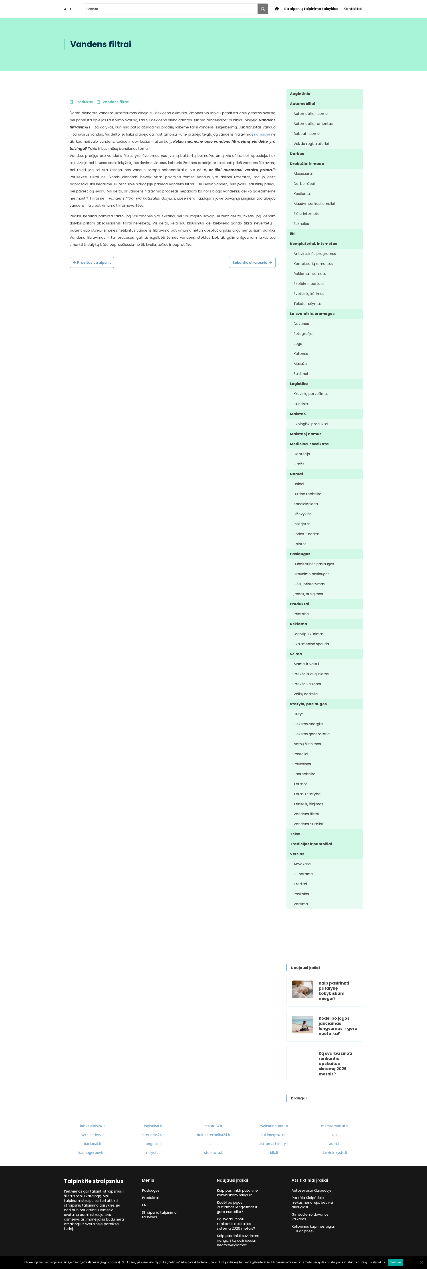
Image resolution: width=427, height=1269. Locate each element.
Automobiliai (302, 103)
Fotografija (303, 333)
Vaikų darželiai (306, 694)
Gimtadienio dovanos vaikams (310, 1217)
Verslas (297, 854)
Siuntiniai (301, 403)
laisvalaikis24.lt (92, 1125)
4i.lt (335, 1134)
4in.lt (213, 1143)
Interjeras (302, 523)
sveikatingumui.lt (274, 1125)
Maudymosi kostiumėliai (314, 203)
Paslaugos (300, 553)
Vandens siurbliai (308, 824)
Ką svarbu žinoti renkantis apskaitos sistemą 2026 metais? (335, 1064)
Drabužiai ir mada (307, 163)
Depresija (302, 453)
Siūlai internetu (306, 213)
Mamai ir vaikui (306, 664)
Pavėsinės (302, 764)
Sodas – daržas (307, 533)
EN (292, 233)
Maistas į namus (305, 433)
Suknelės (301, 223)
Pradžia (277, 8)
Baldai (299, 483)
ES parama (303, 874)
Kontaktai (353, 8)
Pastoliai (301, 754)
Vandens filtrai (306, 814)
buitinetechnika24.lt (213, 1134)
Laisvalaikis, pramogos (312, 313)
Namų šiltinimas (307, 744)
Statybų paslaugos (308, 704)
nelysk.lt (153, 1152)
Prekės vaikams (307, 684)
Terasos (301, 784)
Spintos (300, 543)
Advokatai (302, 864)
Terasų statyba (307, 794)
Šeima (296, 654)
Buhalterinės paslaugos (314, 563)
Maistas (298, 413)
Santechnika (304, 774)
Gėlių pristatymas (309, 583)
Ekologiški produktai (311, 423)
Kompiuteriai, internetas (313, 243)
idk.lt (274, 1152)
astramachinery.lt (274, 1143)
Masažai (300, 363)
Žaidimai (301, 373)
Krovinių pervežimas (311, 393)
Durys (299, 714)
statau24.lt (213, 1125)
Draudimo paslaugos (311, 573)
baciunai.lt (92, 1143)
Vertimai (301, 904)
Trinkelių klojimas (308, 804)
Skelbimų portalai (309, 283)
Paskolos (301, 894)
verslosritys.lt (92, 1134)
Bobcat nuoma (307, 133)
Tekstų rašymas (308, 303)
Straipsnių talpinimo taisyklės (311, 8)
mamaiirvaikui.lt (334, 1125)
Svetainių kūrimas (309, 293)
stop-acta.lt (213, 1152)
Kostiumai (302, 193)
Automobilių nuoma (311, 113)
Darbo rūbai (304, 183)
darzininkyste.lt (334, 1152)
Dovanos (301, 323)
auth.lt (334, 1143)
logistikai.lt (153, 1125)
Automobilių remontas (313, 123)
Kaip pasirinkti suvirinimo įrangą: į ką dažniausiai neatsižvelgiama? (238, 1240)
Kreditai (300, 884)
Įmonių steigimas (308, 593)
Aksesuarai (303, 173)
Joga (298, 343)
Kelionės (301, 353)
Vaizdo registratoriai (311, 143)
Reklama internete (310, 273)
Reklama (298, 623)
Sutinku (395, 1262)
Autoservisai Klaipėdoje (312, 1190)
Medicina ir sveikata (309, 443)
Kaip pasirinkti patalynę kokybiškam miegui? (334, 990)
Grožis (299, 463)
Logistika (299, 383)
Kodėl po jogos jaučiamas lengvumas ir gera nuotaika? (338, 1025)
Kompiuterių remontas (313, 263)
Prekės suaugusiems (311, 674)
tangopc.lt (153, 1143)
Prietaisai (301, 613)
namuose (262, 134)
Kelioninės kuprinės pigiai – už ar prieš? (313, 1229)
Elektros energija (308, 724)
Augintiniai (301, 93)
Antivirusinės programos (315, 253)
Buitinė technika (307, 493)
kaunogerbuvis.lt (92, 1152)
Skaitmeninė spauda (311, 644)
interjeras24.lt (153, 1134)
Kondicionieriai (306, 503)
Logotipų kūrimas (309, 634)
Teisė (295, 834)
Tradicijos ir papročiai (311, 844)
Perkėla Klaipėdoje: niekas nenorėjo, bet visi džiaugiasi (312, 1202)
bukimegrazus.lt (274, 1134)
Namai (296, 473)
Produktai (299, 603)
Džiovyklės (303, 513)
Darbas (297, 153)
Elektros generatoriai (312, 734)
